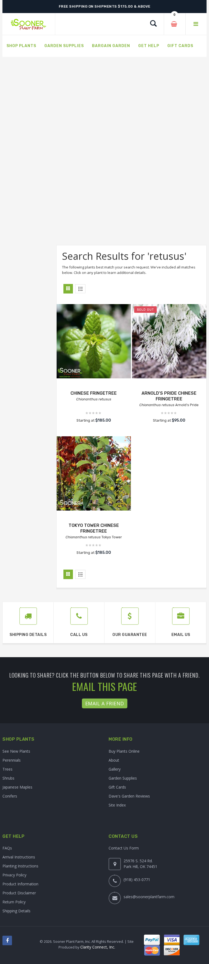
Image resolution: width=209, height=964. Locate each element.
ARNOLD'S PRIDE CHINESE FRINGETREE (169, 396)
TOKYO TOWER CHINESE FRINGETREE (94, 528)
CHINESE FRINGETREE (93, 393)
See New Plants (16, 751)
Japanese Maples (17, 787)
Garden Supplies (123, 778)
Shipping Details (16, 910)
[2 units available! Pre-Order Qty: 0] (93, 473)
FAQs (7, 848)
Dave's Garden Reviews (129, 796)
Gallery (115, 769)
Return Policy (14, 901)
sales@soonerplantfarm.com (149, 896)
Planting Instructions (20, 866)
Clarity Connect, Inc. (97, 947)
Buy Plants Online (124, 751)
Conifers (9, 796)
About (114, 760)
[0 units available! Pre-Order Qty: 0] (169, 341)
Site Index (117, 805)
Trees (7, 769)
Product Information (20, 883)
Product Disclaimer (19, 892)
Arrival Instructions (18, 857)
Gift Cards (117, 787)
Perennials (11, 760)
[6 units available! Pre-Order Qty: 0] (93, 341)
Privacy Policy (14, 875)
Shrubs (8, 778)
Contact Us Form (124, 848)
